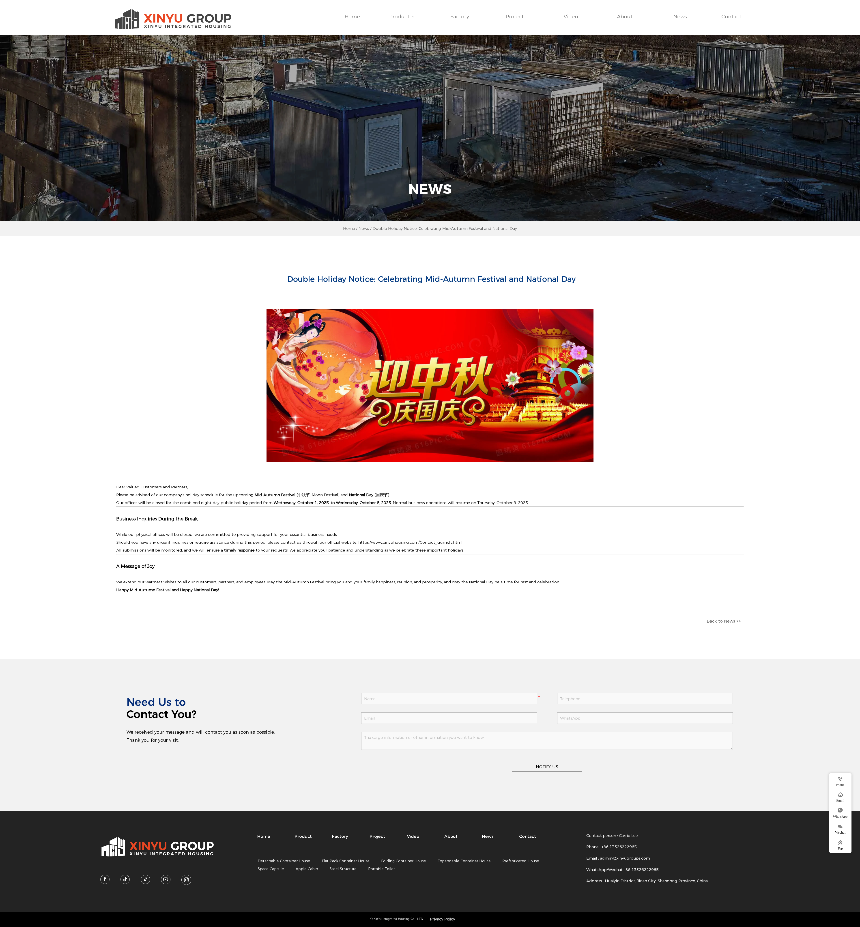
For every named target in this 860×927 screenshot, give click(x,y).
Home (349, 228)
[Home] (173, 19)
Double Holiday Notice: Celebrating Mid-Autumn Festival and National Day (445, 228)
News (364, 228)
